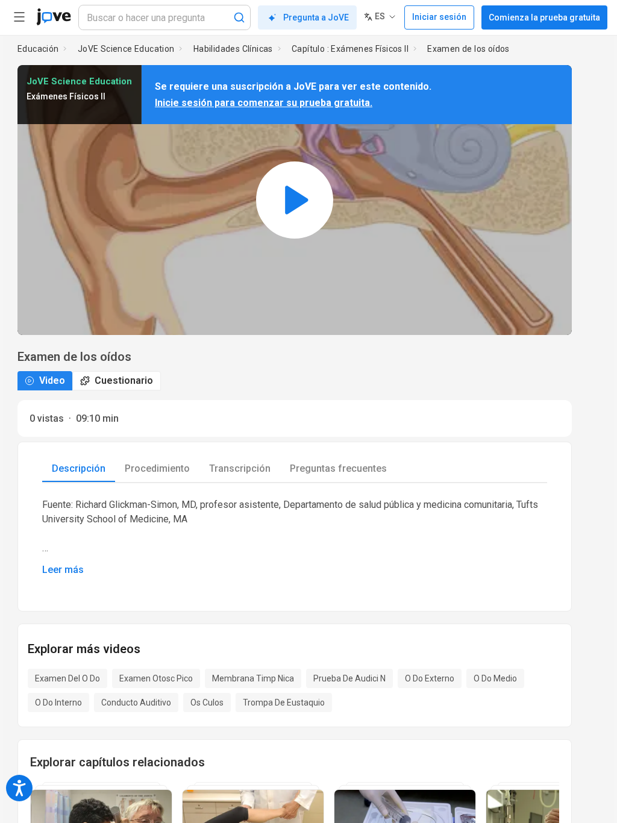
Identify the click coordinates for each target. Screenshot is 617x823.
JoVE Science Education (126, 49)
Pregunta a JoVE (316, 17)
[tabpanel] (294, 537)
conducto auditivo (136, 702)
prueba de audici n (349, 678)
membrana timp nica (253, 678)
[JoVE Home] (53, 16)
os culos (207, 702)
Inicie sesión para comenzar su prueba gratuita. (263, 102)
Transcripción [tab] (240, 468)
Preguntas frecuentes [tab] (338, 468)
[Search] (239, 17)
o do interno (58, 702)
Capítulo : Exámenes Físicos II (350, 49)
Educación (38, 49)
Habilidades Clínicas (233, 49)
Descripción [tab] (78, 468)
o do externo (429, 678)
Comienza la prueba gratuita (544, 17)
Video (52, 380)
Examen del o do (67, 678)
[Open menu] (19, 17)
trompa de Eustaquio (284, 702)
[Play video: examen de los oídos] (294, 200)
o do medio (495, 678)
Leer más (63, 569)
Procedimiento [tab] (157, 468)
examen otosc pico (156, 678)
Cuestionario (124, 380)
